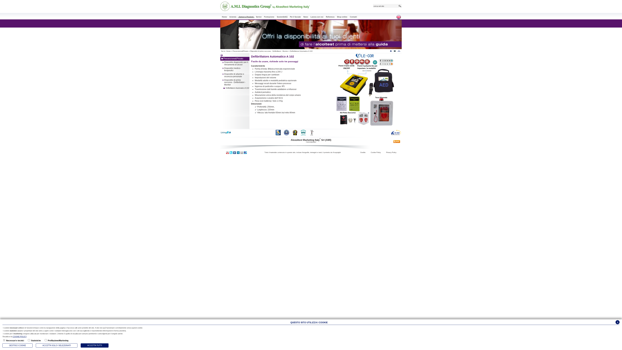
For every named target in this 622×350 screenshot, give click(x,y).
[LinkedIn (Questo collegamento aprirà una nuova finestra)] (238, 152)
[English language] (400, 17)
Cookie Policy (376, 152)
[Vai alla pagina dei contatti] (395, 51)
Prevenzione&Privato (240, 51)
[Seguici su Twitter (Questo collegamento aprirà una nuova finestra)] (231, 152)
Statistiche (36, 340)
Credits (362, 152)
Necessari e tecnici (15, 340)
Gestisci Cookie (17, 345)
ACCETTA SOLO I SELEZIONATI (56, 345)
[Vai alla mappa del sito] (399, 51)
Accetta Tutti (94, 345)
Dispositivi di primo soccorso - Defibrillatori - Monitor (269, 51)
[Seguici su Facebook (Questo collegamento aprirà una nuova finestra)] (234, 152)
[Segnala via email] (241, 152)
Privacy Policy (391, 152)
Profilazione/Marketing (58, 340)
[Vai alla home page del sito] (391, 51)
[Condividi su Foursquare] (245, 152)
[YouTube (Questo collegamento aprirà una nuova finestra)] (227, 152)
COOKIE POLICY (20, 337)
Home (228, 51)
